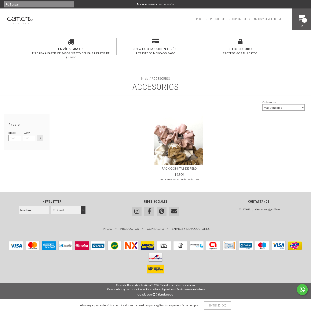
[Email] (174, 211)
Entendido (217, 305)
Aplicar (40, 138)
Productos (217, 19)
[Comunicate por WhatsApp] (302, 289)
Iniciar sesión (166, 4)
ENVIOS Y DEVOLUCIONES (267, 19)
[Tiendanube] (155, 295)
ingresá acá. (168, 289)
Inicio (199, 19)
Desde (12, 133)
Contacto (239, 19)
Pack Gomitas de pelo (179, 168)
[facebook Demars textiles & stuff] (149, 211)
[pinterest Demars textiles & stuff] (162, 211)
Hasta (26, 133)
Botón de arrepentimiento (191, 289)
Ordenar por (269, 102)
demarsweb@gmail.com (268, 209)
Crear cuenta (148, 4)
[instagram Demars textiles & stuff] (137, 211)
